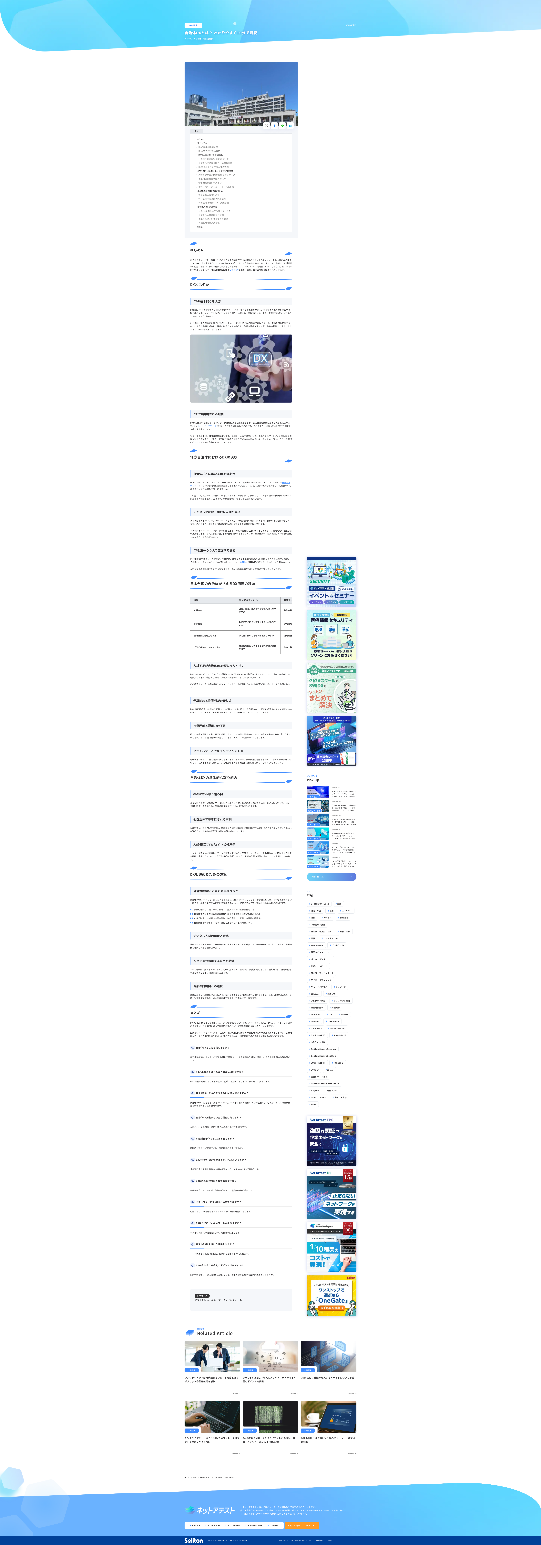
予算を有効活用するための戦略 (213, 218)
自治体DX (233, 269)
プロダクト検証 (318, 1000)
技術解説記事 (317, 1007)
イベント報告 (234, 1525)
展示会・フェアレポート (322, 972)
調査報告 (336, 1007)
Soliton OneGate (320, 903)
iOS (330, 1014)
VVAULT (315, 1069)
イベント (310, 1525)
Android (315, 1021)
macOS (344, 1014)
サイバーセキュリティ (321, 979)
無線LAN (331, 993)
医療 (332, 910)
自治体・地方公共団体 (321, 931)
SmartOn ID (339, 1035)
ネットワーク (317, 945)
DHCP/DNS (316, 1028)
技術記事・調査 (255, 1525)
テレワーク (341, 986)
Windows (316, 1014)
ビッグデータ (210, 426)
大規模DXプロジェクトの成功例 (213, 202)
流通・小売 (316, 910)
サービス (327, 917)
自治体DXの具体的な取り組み (210, 190)
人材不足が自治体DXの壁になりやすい (216, 174)
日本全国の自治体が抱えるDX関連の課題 (215, 170)
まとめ (200, 227)
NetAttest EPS (338, 1028)
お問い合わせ (283, 1540)
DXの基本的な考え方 (208, 146)
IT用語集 (193, 25)
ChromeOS (333, 1021)
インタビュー (214, 1525)
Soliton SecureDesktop (323, 1055)
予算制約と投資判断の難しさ (212, 178)
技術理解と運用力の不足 (210, 182)
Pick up (196, 1525)
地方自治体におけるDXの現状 (210, 155)
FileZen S (338, 1062)
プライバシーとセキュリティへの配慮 (216, 187)
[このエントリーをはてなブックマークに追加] (290, 125)
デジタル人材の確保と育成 (211, 214)
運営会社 (329, 1540)
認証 (313, 938)
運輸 (313, 917)
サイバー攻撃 (340, 1097)
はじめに (201, 139)
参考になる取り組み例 (208, 194)
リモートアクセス (319, 986)
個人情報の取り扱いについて (302, 1540)
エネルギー (347, 910)
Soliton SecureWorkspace (325, 1083)
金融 (339, 903)
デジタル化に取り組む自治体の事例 (215, 162)
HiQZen (315, 1090)
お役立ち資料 (294, 1525)
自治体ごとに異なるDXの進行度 (213, 158)
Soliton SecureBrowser (323, 1049)
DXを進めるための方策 (207, 207)
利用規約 (319, 1540)
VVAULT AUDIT (318, 1097)
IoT (200, 426)
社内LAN (315, 993)
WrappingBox (318, 1062)
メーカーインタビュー (321, 959)
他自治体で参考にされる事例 (212, 198)
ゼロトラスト (338, 945)
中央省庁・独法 (318, 924)
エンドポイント (330, 938)
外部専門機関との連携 (208, 222)
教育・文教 (345, 931)
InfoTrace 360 (318, 1042)
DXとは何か (202, 143)
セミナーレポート (319, 966)
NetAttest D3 (318, 1035)
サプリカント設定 (342, 1000)
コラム (330, 1069)
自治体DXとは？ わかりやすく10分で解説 (217, 1477)
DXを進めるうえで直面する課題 (213, 167)
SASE (313, 1104)
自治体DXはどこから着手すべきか (214, 210)
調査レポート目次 (319, 1076)
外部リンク (332, 1090)
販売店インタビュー (320, 952)
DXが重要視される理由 (209, 150)
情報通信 (344, 917)
